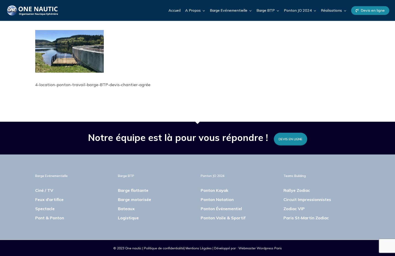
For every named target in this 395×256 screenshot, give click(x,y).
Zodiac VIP (294, 208)
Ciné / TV (44, 190)
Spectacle (45, 208)
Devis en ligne (290, 139)
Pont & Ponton (49, 217)
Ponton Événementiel (221, 208)
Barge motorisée (134, 199)
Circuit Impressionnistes (307, 199)
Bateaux (126, 208)
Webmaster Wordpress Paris (260, 248)
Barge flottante (133, 190)
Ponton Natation (217, 199)
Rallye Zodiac (296, 190)
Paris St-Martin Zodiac (306, 217)
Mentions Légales (199, 248)
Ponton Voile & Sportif (223, 217)
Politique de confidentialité (164, 248)
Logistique (128, 217)
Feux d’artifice (49, 199)
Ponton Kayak (214, 190)
